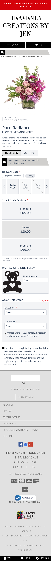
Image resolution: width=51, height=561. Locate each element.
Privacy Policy (13, 545)
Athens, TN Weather (12, 536)
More (6, 146)
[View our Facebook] (20, 445)
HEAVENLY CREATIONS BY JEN (25, 26)
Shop (14, 45)
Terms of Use (25, 550)
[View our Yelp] (30, 445)
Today (30, 175)
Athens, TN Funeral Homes (19, 526)
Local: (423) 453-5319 (25, 467)
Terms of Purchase (33, 545)
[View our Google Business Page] (25, 445)
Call (9, 558)
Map (26, 558)
